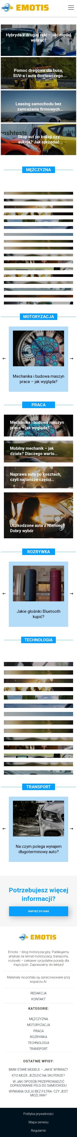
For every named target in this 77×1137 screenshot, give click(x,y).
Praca (39, 404)
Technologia (38, 639)
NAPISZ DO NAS (38, 911)
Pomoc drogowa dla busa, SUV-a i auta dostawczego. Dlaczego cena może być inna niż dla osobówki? (38, 73)
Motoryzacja (38, 316)
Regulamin (38, 1131)
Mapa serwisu (38, 1122)
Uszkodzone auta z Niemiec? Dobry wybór (37, 528)
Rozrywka (38, 551)
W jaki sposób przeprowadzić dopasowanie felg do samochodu (38, 1083)
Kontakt (38, 999)
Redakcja (39, 993)
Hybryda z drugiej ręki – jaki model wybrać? (38, 37)
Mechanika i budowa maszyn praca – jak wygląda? (38, 379)
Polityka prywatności (38, 1114)
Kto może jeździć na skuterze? (38, 1075)
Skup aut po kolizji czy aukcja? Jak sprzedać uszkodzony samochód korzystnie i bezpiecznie (38, 139)
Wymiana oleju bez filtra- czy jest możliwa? (38, 1093)
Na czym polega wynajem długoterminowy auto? (39, 849)
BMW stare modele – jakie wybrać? (38, 1069)
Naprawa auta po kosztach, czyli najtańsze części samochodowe (35, 477)
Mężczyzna (38, 169)
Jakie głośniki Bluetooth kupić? (38, 614)
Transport (38, 786)
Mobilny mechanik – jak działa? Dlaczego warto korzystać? (32, 451)
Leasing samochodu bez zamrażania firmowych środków (38, 106)
